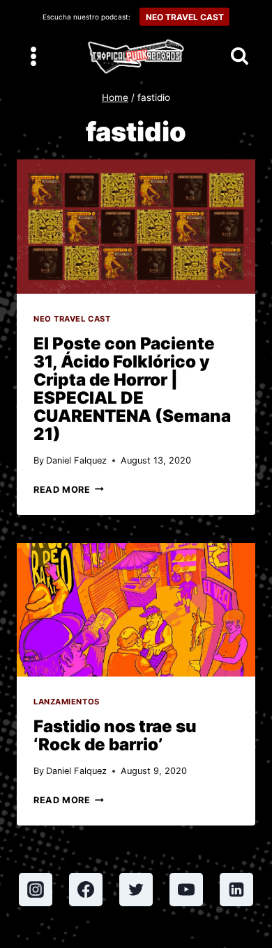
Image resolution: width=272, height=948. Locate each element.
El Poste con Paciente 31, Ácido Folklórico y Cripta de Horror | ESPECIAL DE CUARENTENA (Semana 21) (132, 388)
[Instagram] (35, 889)
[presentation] (136, 226)
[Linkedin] (236, 889)
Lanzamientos (66, 701)
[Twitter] (136, 889)
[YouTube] (186, 889)
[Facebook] (86, 889)
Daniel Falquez (76, 460)
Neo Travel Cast (71, 319)
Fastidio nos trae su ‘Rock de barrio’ (115, 735)
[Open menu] (34, 56)
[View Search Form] (239, 56)
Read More (68, 489)
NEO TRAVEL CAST (185, 17)
